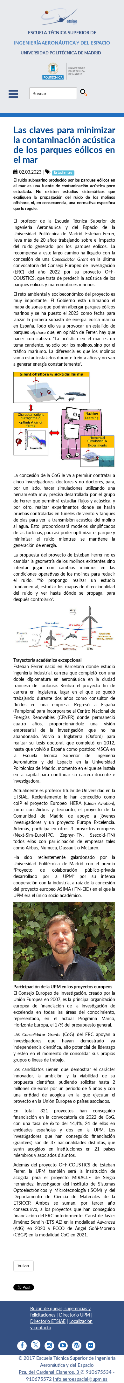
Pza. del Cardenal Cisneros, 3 (49, 1372)
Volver (23, 1266)
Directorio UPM (74, 1315)
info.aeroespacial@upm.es (80, 1379)
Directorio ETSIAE (47, 1321)
